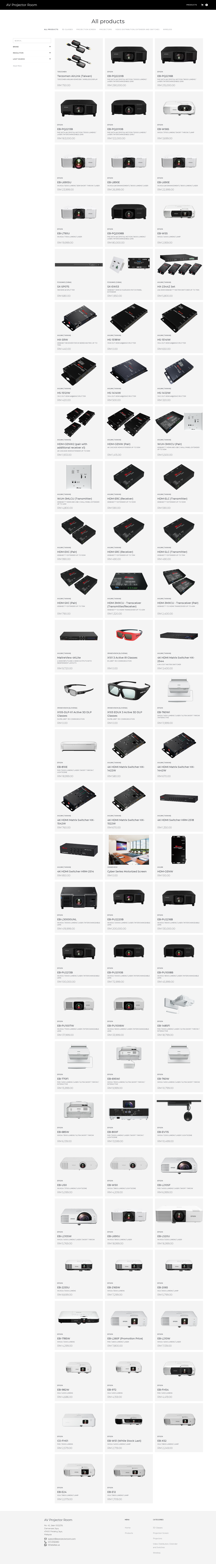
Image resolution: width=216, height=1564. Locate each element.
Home (127, 1528)
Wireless (167, 29)
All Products (51, 29)
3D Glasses (67, 29)
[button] (204, 5)
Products (191, 5)
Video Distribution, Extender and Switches (137, 29)
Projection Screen (86, 29)
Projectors (106, 29)
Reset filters (17, 66)
